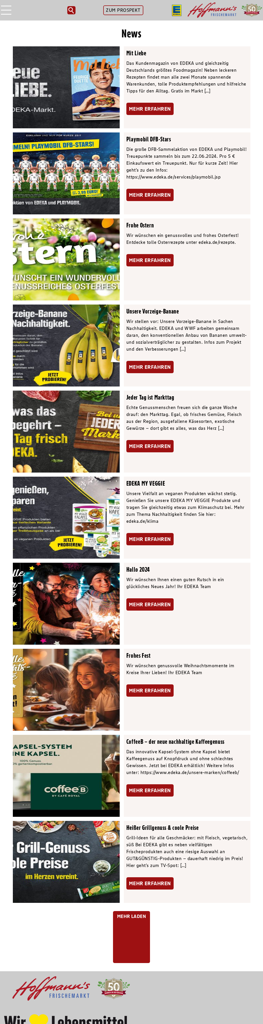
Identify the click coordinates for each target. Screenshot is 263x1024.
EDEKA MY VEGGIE (145, 483)
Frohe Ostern (140, 225)
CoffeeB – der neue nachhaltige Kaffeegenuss (175, 741)
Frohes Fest (138, 655)
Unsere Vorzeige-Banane (152, 311)
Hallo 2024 (138, 569)
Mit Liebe (136, 53)
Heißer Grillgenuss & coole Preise (162, 827)
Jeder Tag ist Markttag (150, 397)
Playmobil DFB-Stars (148, 139)
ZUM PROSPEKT (123, 10)
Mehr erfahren (150, 109)
